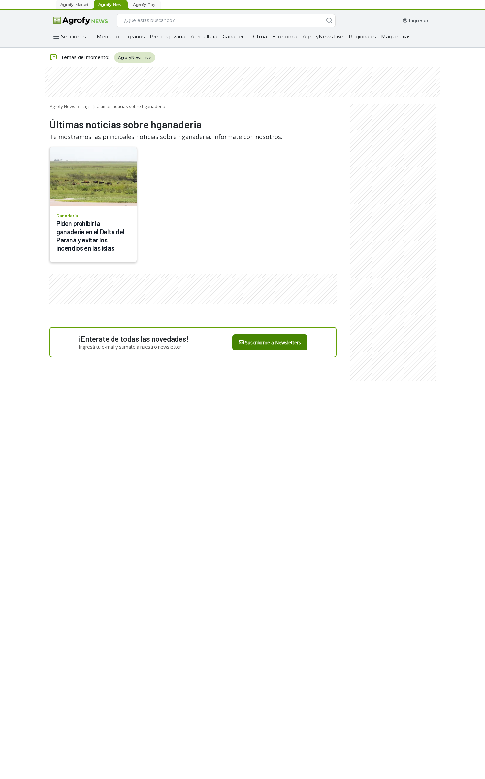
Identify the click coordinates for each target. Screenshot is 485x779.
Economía (284, 36)
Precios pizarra (167, 36)
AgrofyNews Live (323, 36)
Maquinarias (395, 36)
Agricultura (204, 36)
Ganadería (235, 36)
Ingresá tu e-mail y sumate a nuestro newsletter (130, 346)
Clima (260, 36)
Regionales (362, 36)
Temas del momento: (85, 57)
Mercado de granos (121, 36)
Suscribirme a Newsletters (273, 342)
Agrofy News (62, 106)
